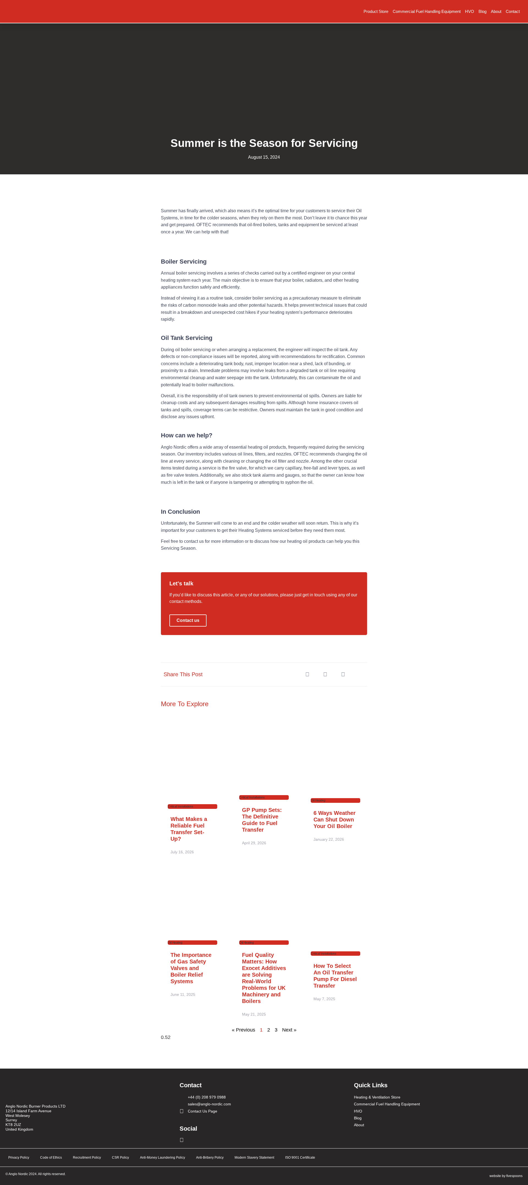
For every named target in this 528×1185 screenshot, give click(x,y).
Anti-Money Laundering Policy (162, 1157)
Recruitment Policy (87, 1157)
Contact (513, 11)
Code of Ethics (51, 1157)
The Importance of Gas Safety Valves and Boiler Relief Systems (190, 968)
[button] (307, 674)
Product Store (376, 11)
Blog (482, 11)
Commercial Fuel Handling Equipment (427, 11)
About (496, 11)
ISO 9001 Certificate (300, 1157)
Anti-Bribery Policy (210, 1157)
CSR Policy (120, 1157)
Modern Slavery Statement (254, 1157)
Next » (289, 1030)
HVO (469, 11)
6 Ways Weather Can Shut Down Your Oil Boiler (335, 819)
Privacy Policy (18, 1157)
